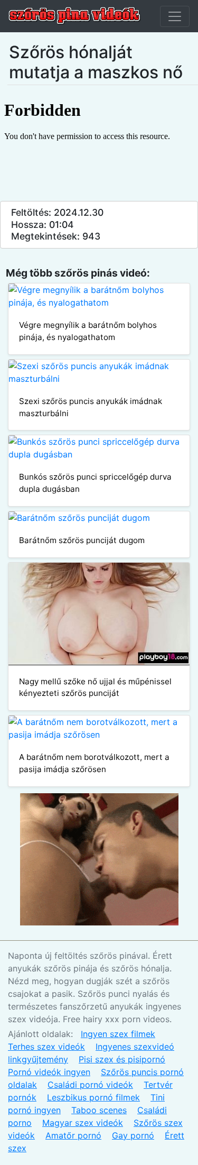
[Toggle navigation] (175, 16)
